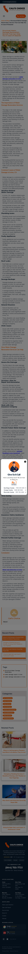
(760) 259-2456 (20, 488)
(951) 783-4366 (19, 492)
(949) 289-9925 (18, 490)
